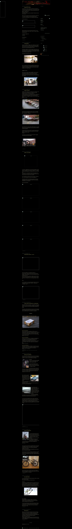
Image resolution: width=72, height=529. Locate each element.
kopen (32, 350)
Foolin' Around (27, 90)
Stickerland (23, 35)
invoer (30, 350)
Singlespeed (28, 348)
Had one (42, 22)
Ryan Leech (42, 29)
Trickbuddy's (26, 43)
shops (36, 350)
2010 (42, 37)
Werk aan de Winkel (27, 354)
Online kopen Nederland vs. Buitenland (31, 303)
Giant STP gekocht (27, 430)
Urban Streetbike (42, 25)
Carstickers (23, 38)
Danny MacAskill (43, 28)
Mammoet (25, 348)
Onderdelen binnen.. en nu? (29, 254)
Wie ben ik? (26, 510)
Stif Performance (26, 343)
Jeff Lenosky (42, 30)
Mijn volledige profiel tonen (45, 55)
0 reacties (23, 426)
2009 (42, 40)
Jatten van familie (27, 152)
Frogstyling (23, 34)
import (25, 350)
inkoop (27, 350)
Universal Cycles (26, 335)
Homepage (30, 522)
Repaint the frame (27, 7)
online (34, 350)
